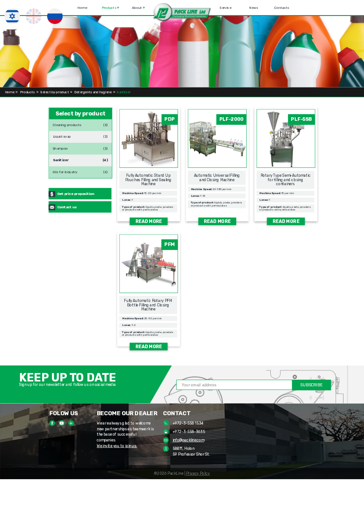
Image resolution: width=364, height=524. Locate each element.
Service (225, 7)
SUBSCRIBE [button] (311, 385)
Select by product (54, 92)
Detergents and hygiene (93, 92)
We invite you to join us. (117, 446)
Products (110, 7)
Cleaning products (67, 123)
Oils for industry (65, 170)
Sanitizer (61, 158)
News (253, 7)
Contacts (281, 7)
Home (82, 7)
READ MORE (148, 221)
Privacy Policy (198, 473)
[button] (181, 12)
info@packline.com (188, 440)
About (138, 7)
